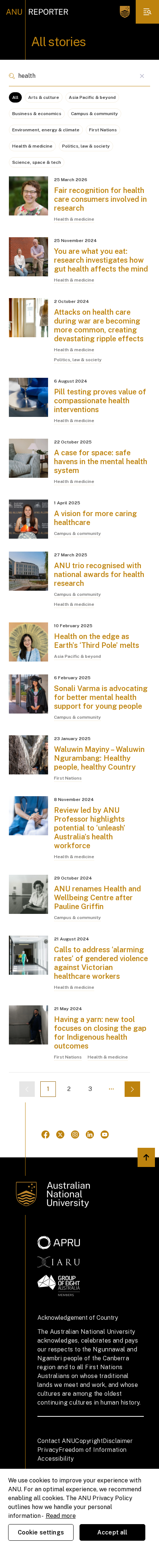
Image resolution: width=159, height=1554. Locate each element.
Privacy (48, 1449)
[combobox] (79, 76)
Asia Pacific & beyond (92, 97)
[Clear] (141, 76)
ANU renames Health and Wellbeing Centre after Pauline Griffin (97, 897)
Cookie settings (41, 1532)
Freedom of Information (93, 1449)
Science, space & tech (36, 162)
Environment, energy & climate (46, 129)
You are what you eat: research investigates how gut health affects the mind (101, 260)
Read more (61, 1515)
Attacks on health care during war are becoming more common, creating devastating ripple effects (98, 325)
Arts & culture (43, 97)
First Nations (103, 129)
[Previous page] (27, 1089)
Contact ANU (56, 1440)
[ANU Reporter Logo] (37, 12)
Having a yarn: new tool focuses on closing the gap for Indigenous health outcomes (100, 1032)
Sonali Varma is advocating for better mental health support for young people (101, 697)
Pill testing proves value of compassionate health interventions (100, 400)
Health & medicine (32, 146)
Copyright (89, 1440)
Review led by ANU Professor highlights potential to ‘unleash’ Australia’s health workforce (89, 828)
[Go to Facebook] (45, 1134)
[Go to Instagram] (75, 1134)
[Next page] (132, 1089)
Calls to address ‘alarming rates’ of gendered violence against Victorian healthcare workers (101, 963)
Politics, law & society (86, 146)
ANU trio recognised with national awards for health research (99, 574)
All (15, 97)
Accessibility (55, 1458)
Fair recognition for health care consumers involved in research (100, 199)
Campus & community (94, 113)
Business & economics (36, 113)
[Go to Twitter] (60, 1134)
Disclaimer (118, 1440)
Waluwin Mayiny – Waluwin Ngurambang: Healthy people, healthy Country (99, 758)
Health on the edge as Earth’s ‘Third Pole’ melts (96, 641)
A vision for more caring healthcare (95, 518)
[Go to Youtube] (104, 1134)
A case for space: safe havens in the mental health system (100, 461)
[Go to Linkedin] (89, 1134)
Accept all (112, 1532)
